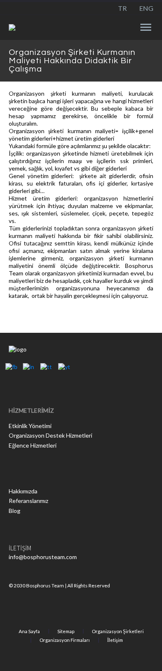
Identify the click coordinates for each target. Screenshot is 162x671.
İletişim (115, 640)
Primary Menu (145, 27)
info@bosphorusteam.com (43, 556)
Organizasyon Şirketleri (118, 631)
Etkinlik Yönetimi (30, 425)
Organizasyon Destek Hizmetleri (50, 435)
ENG (146, 8)
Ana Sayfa (29, 631)
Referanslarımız (28, 500)
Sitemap (65, 631)
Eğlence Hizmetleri (32, 445)
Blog (14, 510)
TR (122, 8)
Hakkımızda (23, 491)
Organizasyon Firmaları (64, 640)
